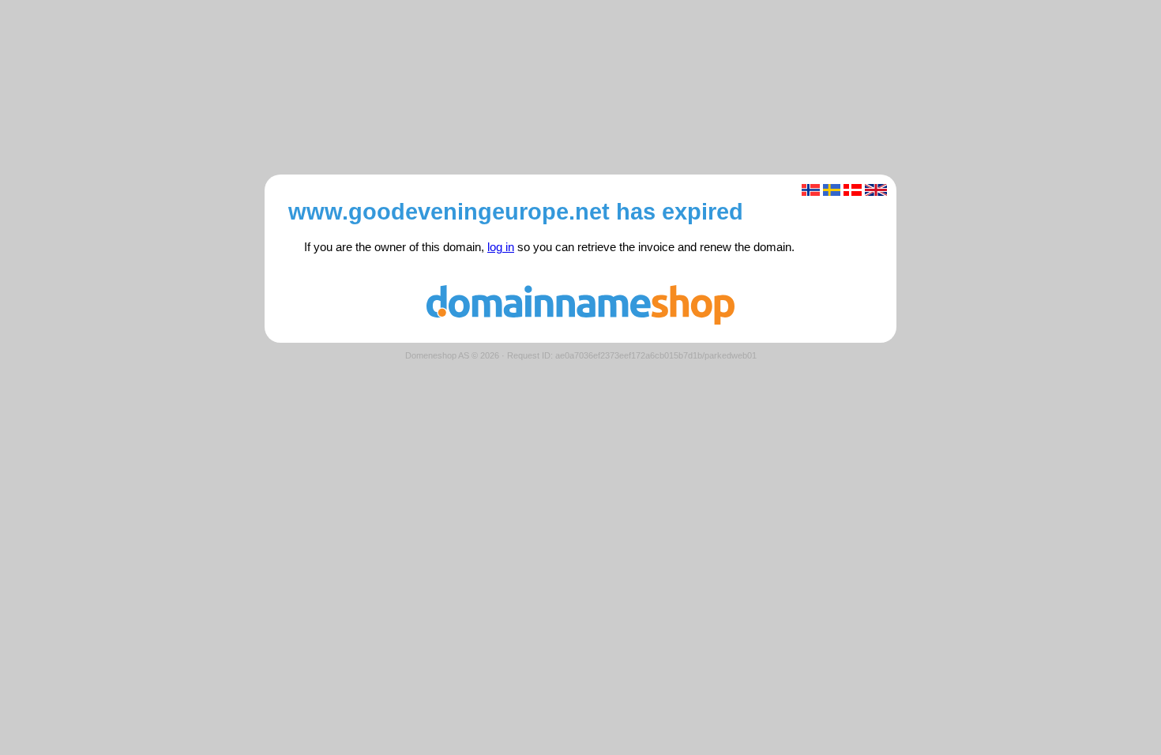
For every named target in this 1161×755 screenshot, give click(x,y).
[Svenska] (832, 190)
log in (500, 247)
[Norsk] (811, 190)
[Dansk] (853, 190)
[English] (876, 190)
